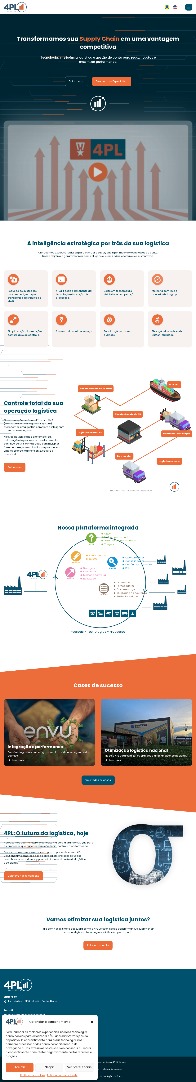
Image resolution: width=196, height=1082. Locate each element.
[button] (92, 1022)
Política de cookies (32, 1075)
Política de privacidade (62, 1075)
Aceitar (19, 1067)
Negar (49, 1067)
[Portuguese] (167, 8)
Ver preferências (79, 1067)
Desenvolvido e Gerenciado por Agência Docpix (98, 1076)
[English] (175, 8)
